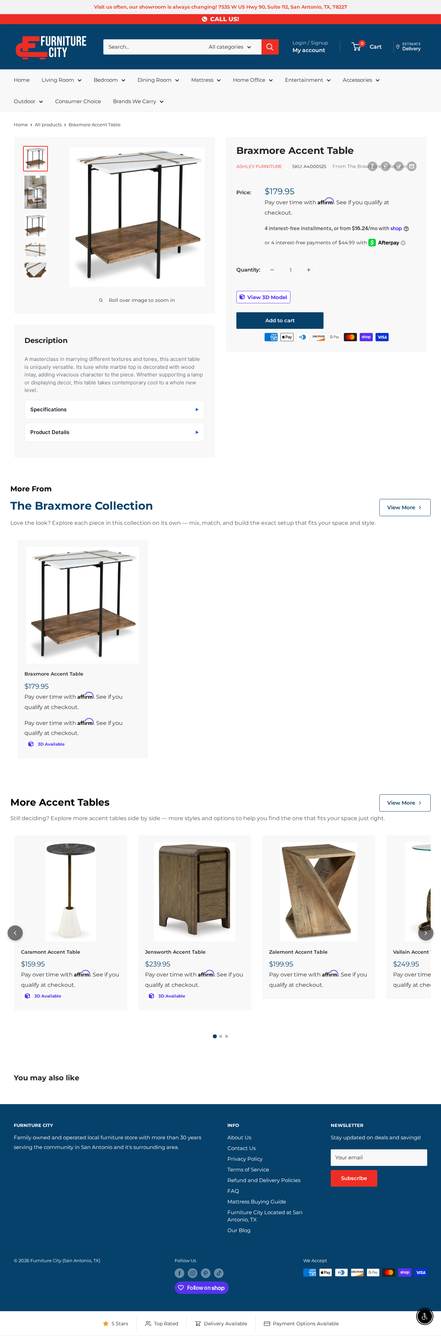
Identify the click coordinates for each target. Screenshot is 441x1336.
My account (309, 50)
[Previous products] (15, 933)
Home (22, 80)
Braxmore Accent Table (53, 674)
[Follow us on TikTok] (219, 1273)
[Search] (270, 47)
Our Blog (238, 1230)
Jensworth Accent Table (175, 952)
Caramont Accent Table (50, 952)
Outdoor (24, 101)
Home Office (249, 80)
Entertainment (304, 80)
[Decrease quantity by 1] (272, 270)
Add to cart (280, 320)
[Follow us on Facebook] (179, 1273)
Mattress (202, 80)
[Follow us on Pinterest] (206, 1273)
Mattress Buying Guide (256, 1201)
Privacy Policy (245, 1159)
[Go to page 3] (226, 1036)
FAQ (233, 1191)
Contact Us (241, 1148)
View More (401, 507)
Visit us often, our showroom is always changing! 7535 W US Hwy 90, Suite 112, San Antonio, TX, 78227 (220, 7)
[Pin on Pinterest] (385, 166)
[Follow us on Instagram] (192, 1273)
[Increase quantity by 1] (308, 270)
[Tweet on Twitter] (398, 166)
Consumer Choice (78, 101)
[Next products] (425, 933)
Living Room (58, 80)
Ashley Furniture (259, 166)
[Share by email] (412, 166)
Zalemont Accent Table (298, 952)
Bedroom (106, 80)
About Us (239, 1137)
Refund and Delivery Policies (263, 1180)
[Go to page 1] (215, 1036)
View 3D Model (266, 297)
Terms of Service (248, 1169)
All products (48, 124)
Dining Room (154, 80)
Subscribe (354, 1178)
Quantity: (248, 269)
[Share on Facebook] (372, 166)
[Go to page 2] (220, 1036)
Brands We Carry (134, 101)
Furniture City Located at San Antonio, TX (264, 1216)
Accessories (357, 80)
